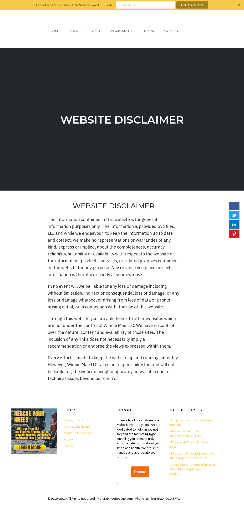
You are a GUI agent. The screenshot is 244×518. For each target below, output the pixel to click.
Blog (95, 31)
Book (149, 31)
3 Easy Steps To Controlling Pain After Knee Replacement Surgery (192, 469)
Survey (69, 446)
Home (55, 31)
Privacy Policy (73, 420)
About (75, 31)
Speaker (171, 31)
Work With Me (122, 31)
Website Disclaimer (122, 119)
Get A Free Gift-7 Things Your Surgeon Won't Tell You (74, 5)
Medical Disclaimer (77, 427)
